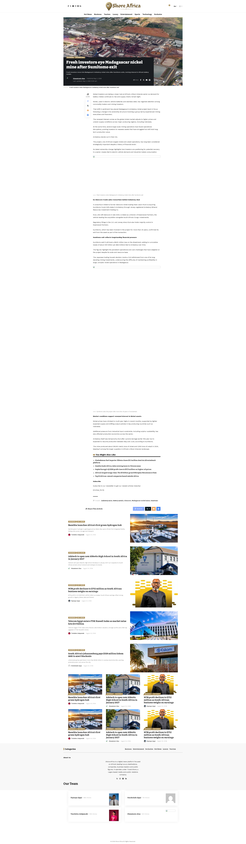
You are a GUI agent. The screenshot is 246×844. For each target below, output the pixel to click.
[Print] (149, 80)
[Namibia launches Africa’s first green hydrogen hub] (154, 528)
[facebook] (129, 778)
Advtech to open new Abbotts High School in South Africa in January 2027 (121, 700)
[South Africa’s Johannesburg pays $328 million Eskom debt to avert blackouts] (154, 658)
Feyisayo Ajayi (75, 601)
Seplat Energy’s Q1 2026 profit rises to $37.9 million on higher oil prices (123, 469)
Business (70, 57)
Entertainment (138, 749)
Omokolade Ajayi (76, 666)
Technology (79, 57)
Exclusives (149, 749)
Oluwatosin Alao (79, 78)
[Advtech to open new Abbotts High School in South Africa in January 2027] (154, 560)
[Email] (146, 80)
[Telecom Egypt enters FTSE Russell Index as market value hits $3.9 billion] (154, 625)
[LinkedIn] (80, 6)
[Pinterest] (78, 6)
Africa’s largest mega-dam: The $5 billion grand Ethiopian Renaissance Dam (126, 473)
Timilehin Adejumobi (77, 534)
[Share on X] (143, 80)
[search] (171, 6)
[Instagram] (75, 6)
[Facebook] (68, 6)
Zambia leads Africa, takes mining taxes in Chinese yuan (118, 466)
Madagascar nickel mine (141, 500)
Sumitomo (154, 500)
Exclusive (80, 552)
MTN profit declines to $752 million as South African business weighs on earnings (95, 590)
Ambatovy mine (106, 500)
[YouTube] (73, 6)
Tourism (172, 749)
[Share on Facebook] (140, 80)
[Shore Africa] (123, 6)
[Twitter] (70, 6)
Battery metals (118, 500)
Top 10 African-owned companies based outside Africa (117, 476)
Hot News (80, 521)
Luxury (165, 749)
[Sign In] (65, 6)
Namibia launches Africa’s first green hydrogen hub (95, 525)
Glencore (127, 500)
